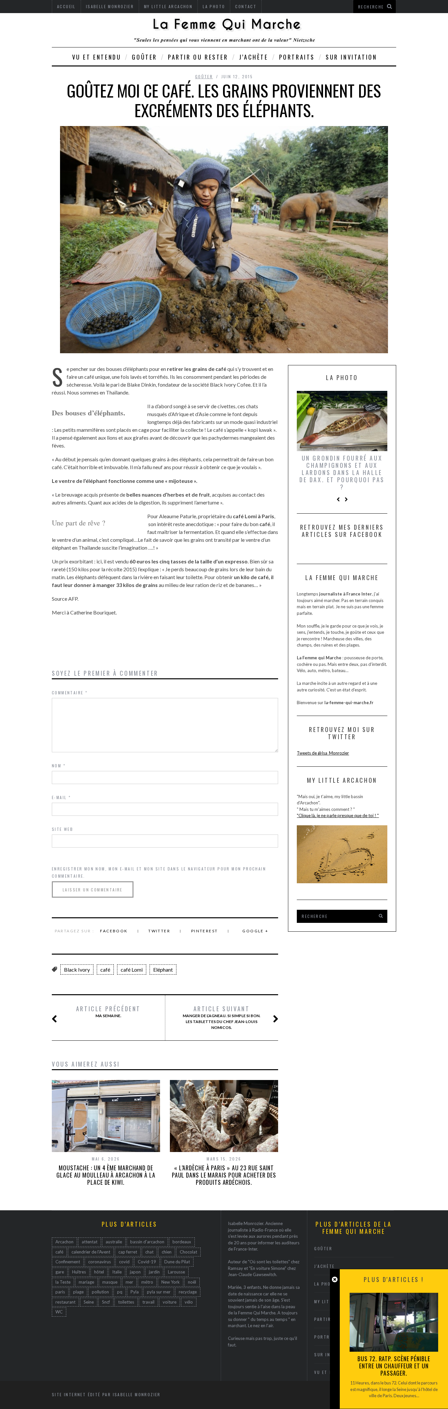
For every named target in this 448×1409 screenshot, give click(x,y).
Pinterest (204, 930)
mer (129, 1282)
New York (170, 1282)
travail (148, 1302)
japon (135, 1271)
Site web (62, 829)
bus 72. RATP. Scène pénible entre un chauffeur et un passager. (393, 1365)
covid (124, 1261)
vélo (189, 1302)
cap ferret (127, 1251)
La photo (325, 1284)
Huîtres (79, 1271)
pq (119, 1291)
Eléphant (163, 969)
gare (59, 1271)
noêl (192, 1282)
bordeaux (182, 1241)
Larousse (176, 1271)
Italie (117, 1271)
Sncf (106, 1302)
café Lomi (132, 969)
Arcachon (64, 1241)
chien (167, 1251)
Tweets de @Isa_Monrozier (323, 753)
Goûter (144, 57)
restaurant (65, 1302)
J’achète (253, 57)
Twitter (159, 930)
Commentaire (70, 692)
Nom (59, 765)
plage (78, 1291)
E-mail (61, 797)
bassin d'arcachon (147, 1241)
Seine (89, 1302)
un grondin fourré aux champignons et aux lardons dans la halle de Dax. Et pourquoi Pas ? (342, 472)
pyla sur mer (159, 1291)
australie (114, 1241)
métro (147, 1282)
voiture (169, 1302)
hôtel (99, 1271)
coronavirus (99, 1261)
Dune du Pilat (177, 1261)
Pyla (135, 1291)
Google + (255, 930)
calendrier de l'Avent (90, 1251)
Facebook (114, 930)
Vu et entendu (96, 57)
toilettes (126, 1302)
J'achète (324, 1266)
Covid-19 (147, 1261)
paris (60, 1291)
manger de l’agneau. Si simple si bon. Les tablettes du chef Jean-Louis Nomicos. (221, 1017)
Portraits (297, 57)
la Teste (63, 1282)
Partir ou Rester (198, 57)
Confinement (67, 1261)
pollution (100, 1291)
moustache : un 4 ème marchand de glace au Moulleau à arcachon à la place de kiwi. (105, 1174)
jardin (154, 1271)
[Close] (334, 1279)
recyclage (188, 1291)
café (105, 969)
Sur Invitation (351, 57)
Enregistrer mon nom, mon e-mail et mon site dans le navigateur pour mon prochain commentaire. (159, 872)
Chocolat (188, 1251)
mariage (86, 1282)
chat (149, 1251)
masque (109, 1282)
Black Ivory (77, 969)
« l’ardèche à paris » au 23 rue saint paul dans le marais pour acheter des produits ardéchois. (224, 1174)
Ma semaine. (108, 1011)
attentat (89, 1241)
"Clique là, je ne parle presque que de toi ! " (338, 815)
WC (59, 1311)
